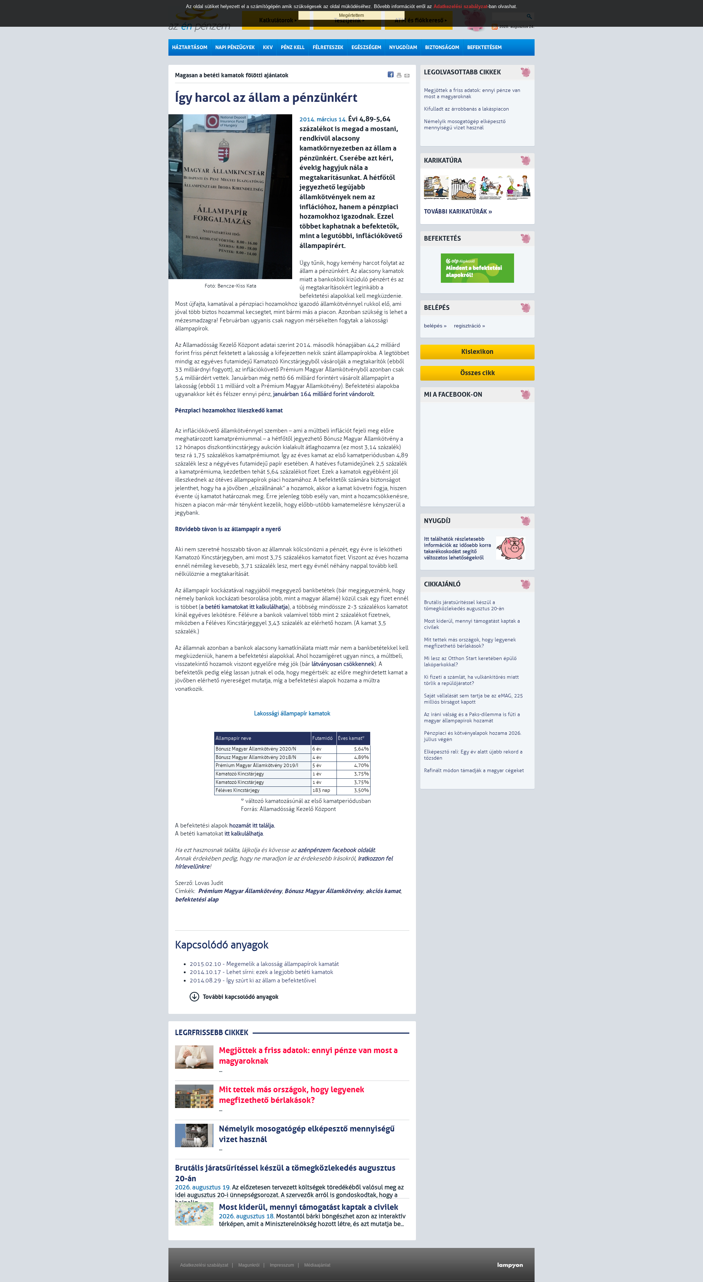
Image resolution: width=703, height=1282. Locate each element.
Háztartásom (189, 47)
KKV (268, 47)
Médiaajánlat (317, 1265)
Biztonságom (442, 47)
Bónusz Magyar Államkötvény (323, 891)
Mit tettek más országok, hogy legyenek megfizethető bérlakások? (470, 643)
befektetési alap (196, 899)
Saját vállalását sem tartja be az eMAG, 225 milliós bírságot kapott (473, 699)
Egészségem (366, 47)
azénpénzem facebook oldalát (336, 850)
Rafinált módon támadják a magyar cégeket (474, 770)
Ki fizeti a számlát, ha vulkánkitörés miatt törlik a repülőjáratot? (471, 680)
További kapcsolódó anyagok (241, 996)
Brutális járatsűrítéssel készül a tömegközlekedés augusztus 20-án (464, 605)
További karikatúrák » (458, 211)
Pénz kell (293, 47)
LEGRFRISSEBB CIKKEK (211, 1033)
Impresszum (282, 1265)
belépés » (435, 326)
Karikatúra (443, 160)
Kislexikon (477, 352)
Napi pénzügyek (235, 47)
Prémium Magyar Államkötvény (240, 891)
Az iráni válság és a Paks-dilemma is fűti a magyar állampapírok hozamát (472, 717)
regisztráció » (469, 326)
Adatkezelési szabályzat (204, 1265)
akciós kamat (383, 891)
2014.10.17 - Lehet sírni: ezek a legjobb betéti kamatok (261, 972)
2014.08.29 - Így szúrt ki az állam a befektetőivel (253, 980)
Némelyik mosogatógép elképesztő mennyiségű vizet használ (465, 124)
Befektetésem (484, 47)
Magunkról (249, 1265)
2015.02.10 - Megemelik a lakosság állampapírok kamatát (264, 964)
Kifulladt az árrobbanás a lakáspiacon (466, 109)
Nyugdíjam (403, 47)
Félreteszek (328, 47)
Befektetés (442, 238)
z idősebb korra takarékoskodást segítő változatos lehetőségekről (457, 551)
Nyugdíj (437, 521)
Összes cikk (477, 373)
